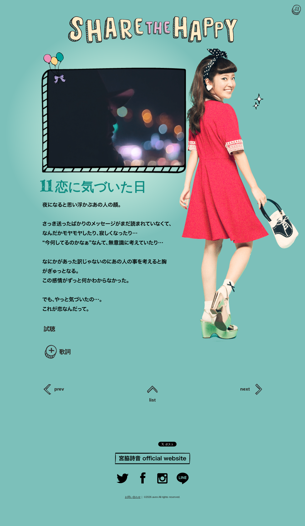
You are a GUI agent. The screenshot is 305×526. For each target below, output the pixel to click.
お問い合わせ (133, 497)
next (245, 389)
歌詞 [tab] (65, 351)
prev (59, 389)
